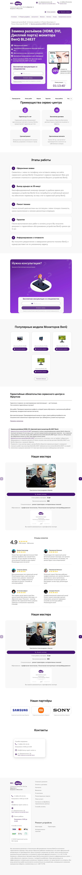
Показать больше (41, 378)
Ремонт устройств (25, 17)
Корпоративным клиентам (65, 16)
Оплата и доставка (41, 784)
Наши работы (59, 98)
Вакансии (42, 16)
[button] (80, 478)
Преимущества (16, 98)
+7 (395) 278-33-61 (66, 2)
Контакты (49, 16)
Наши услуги (39, 799)
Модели (39, 98)
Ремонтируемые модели (42, 796)
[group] (20, 711)
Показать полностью (16, 421)
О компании (14, 16)
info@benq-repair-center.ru (19, 804)
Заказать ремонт (20, 349)
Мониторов (38, 826)
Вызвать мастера (42, 494)
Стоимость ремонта (41, 781)
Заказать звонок (65, 12)
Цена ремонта (35, 16)
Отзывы (55, 16)
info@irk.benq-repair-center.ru (27, 750)
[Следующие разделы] (71, 98)
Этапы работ (28, 98)
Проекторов (51, 826)
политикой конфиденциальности (52, 311)
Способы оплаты (40, 806)
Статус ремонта (51, 12)
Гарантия (48, 98)
